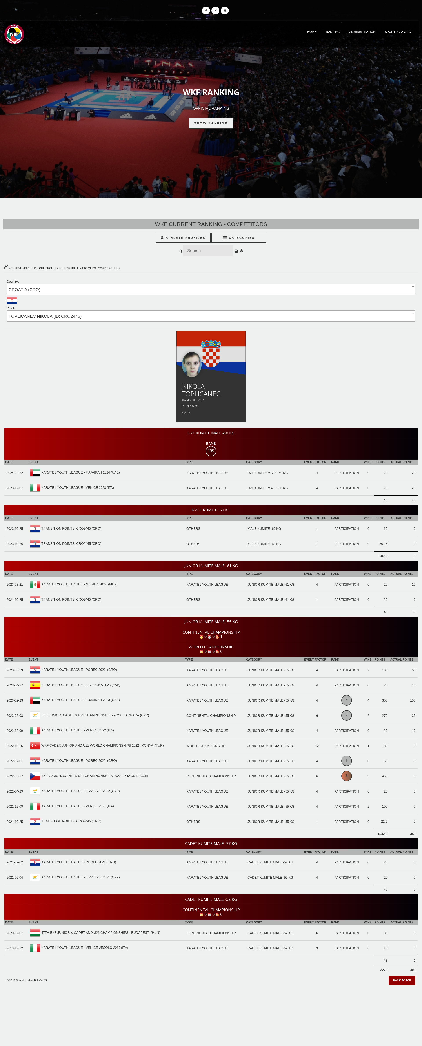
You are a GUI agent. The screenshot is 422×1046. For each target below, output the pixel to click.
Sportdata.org (398, 31)
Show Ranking (211, 123)
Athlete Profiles (185, 237)
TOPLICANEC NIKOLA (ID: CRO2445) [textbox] (45, 316)
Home (311, 31)
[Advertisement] (211, 1014)
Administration (362, 31)
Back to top (402, 980)
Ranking (333, 31)
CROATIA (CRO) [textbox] (24, 289)
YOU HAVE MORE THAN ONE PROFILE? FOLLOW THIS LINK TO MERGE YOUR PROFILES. (64, 268)
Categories (241, 237)
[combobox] (211, 289)
